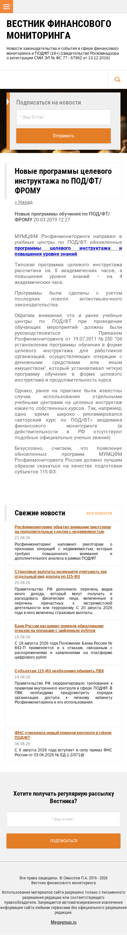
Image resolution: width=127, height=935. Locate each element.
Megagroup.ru (64, 922)
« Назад (24, 202)
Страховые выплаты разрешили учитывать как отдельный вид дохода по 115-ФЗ (61, 574)
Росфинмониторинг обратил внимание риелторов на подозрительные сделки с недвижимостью (63, 529)
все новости (99, 513)
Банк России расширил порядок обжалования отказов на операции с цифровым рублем (59, 628)
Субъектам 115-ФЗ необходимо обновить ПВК (59, 671)
